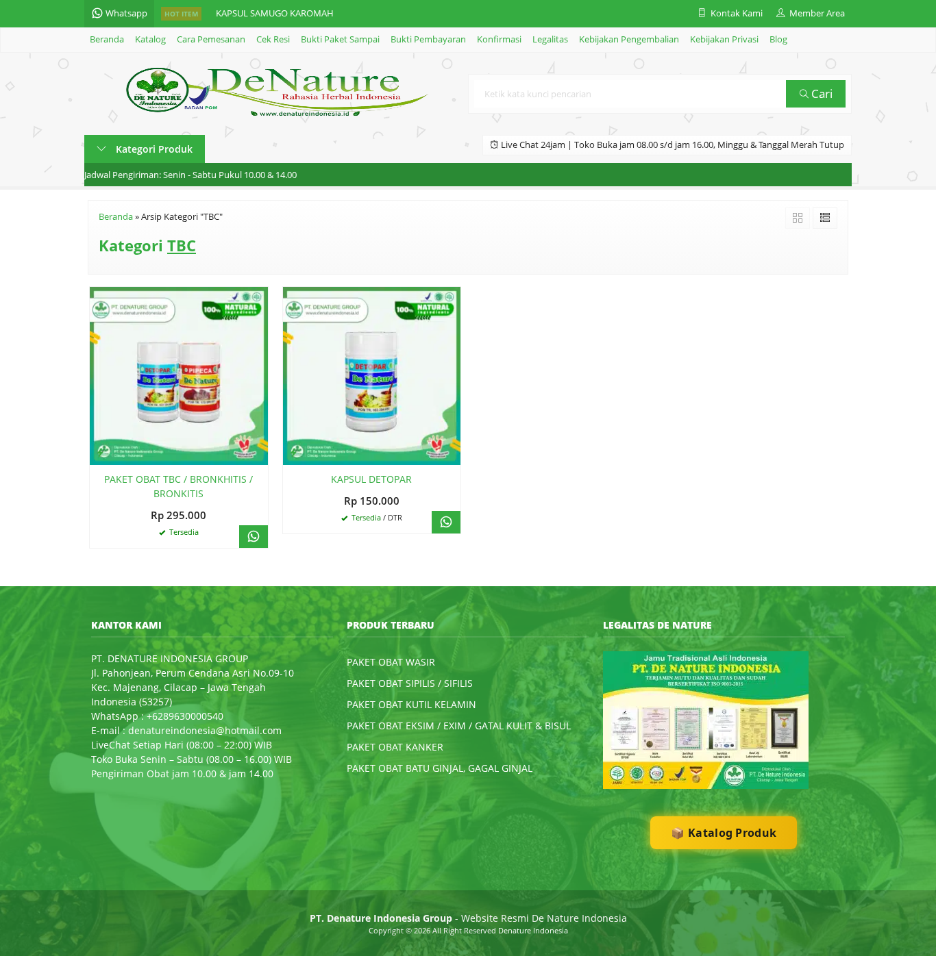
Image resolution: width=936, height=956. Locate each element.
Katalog (150, 39)
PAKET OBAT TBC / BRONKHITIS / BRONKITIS (178, 486)
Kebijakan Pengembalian (629, 39)
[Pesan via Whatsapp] (253, 536)
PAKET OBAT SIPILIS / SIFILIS (410, 683)
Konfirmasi (499, 39)
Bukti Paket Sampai (340, 39)
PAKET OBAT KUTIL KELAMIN (411, 704)
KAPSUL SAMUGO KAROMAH (275, 13)
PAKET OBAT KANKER (395, 746)
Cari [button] (821, 93)
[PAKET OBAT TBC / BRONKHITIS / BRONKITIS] (179, 374)
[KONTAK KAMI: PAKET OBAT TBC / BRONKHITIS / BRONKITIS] (100, 452)
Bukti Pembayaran (428, 39)
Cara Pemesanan (211, 39)
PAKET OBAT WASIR (391, 661)
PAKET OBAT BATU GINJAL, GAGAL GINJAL (439, 768)
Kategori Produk (153, 148)
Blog (778, 39)
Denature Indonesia (533, 930)
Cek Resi (273, 39)
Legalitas (550, 39)
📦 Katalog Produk (723, 832)
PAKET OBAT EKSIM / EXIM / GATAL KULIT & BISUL (459, 725)
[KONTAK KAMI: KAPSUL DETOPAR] (293, 452)
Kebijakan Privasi (724, 39)
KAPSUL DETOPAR (371, 479)
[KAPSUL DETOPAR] (372, 374)
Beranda (107, 39)
